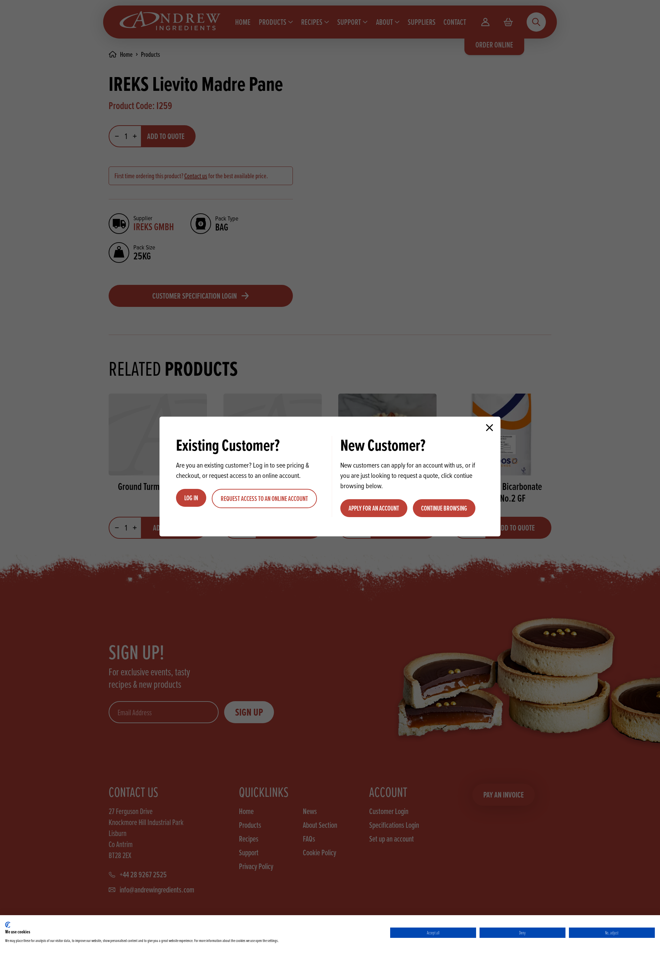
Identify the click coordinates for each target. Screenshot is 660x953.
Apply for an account (374, 508)
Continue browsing (444, 508)
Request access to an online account (264, 498)
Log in (191, 498)
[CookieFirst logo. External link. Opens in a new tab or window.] (7, 925)
